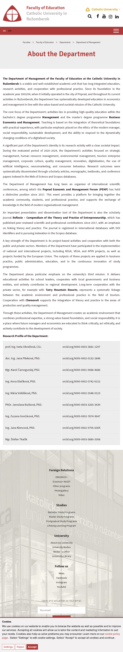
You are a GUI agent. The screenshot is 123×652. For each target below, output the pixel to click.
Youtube (61, 586)
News (61, 573)
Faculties (26, 42)
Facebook (61, 577)
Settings (8, 647)
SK (4, 30)
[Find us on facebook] (97, 16)
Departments (65, 42)
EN (9, 30)
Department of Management (88, 42)
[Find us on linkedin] (117, 16)
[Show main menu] (116, 31)
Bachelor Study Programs (61, 512)
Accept (32, 647)
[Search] (89, 16)
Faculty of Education (45, 42)
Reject (20, 647)
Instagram (61, 582)
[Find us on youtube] (104, 16)
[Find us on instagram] (110, 16)
